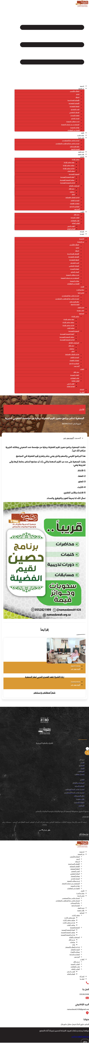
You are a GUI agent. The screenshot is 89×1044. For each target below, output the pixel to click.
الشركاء (82, 231)
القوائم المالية (71, 229)
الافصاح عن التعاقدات (74, 130)
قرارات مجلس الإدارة (68, 168)
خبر (64, 438)
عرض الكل (71, 188)
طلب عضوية (81, 154)
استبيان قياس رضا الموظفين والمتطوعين (67, 143)
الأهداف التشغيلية (74, 103)
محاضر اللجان (71, 171)
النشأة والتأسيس (74, 91)
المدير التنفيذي (75, 109)
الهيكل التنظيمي (74, 112)
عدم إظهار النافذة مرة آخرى (80, 1036)
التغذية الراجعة (75, 149)
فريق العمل (81, 152)
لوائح (73, 194)
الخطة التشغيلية (74, 106)
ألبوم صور (77, 209)
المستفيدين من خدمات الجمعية (70, 124)
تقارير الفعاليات (75, 220)
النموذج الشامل (75, 200)
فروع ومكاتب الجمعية (72, 121)
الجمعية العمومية (74, 174)
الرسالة (77, 97)
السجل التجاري (75, 118)
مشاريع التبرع (80, 135)
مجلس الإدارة (75, 159)
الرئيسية (82, 86)
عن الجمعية (81, 88)
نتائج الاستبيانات (74, 146)
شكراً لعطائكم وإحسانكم (44, 693)
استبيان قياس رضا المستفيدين (70, 140)
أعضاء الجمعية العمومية (67, 177)
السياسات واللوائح (74, 186)
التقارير (82, 212)
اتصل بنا (82, 234)
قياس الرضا (81, 137)
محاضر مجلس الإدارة (68, 165)
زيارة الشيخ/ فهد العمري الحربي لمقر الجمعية (44, 677)
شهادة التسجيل (74, 115)
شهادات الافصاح (74, 203)
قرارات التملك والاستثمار (72, 197)
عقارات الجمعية (74, 127)
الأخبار (82, 133)
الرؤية (77, 94)
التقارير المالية (76, 223)
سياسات (72, 191)
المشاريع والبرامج (74, 206)
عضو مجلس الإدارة (69, 162)
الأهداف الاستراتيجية (73, 100)
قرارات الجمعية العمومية (67, 183)
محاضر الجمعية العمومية (67, 180)
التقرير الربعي (71, 226)
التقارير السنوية (75, 217)
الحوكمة (82, 156)
